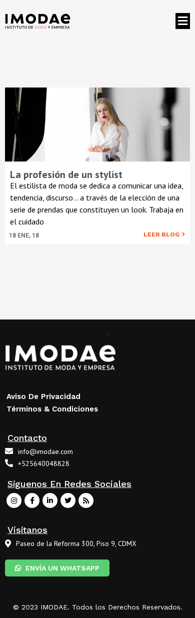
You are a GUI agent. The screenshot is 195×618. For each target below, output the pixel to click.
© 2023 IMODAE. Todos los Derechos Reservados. (97, 607)
